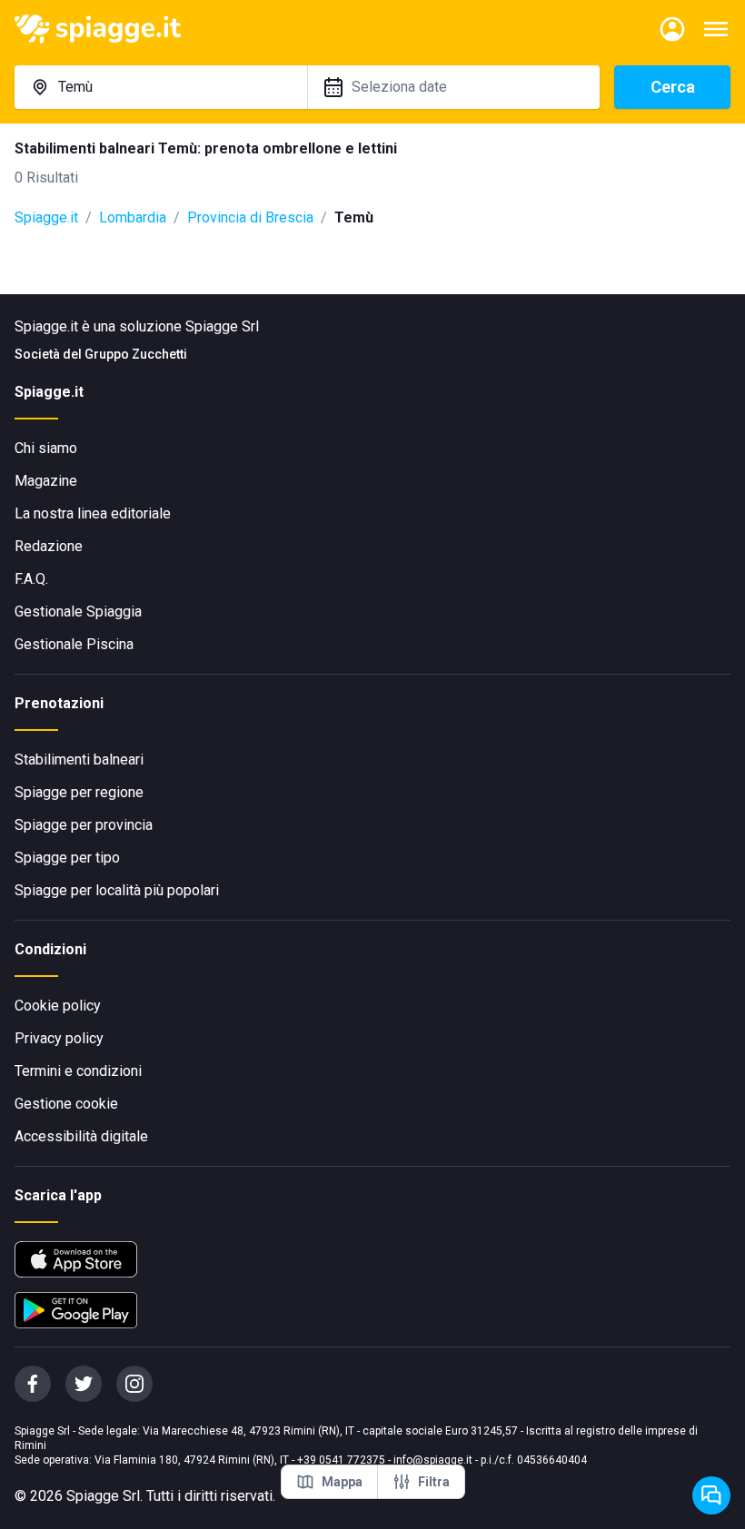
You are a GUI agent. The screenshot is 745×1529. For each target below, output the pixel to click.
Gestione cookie (66, 1103)
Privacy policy (59, 1038)
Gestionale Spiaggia (78, 611)
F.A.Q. (31, 578)
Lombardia (132, 217)
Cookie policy (58, 1005)
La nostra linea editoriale (93, 513)
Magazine (46, 480)
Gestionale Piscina (74, 644)
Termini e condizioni (78, 1071)
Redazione (49, 546)
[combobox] (161, 87)
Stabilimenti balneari (79, 759)
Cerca (673, 86)
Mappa (342, 1482)
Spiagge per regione (79, 792)
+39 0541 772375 (341, 1460)
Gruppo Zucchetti (135, 354)
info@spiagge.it (432, 1460)
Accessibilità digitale (81, 1136)
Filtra (434, 1482)
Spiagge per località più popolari (117, 890)
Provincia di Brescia (250, 217)
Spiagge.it (46, 217)
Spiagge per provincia (84, 825)
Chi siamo (46, 448)
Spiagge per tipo (67, 857)
